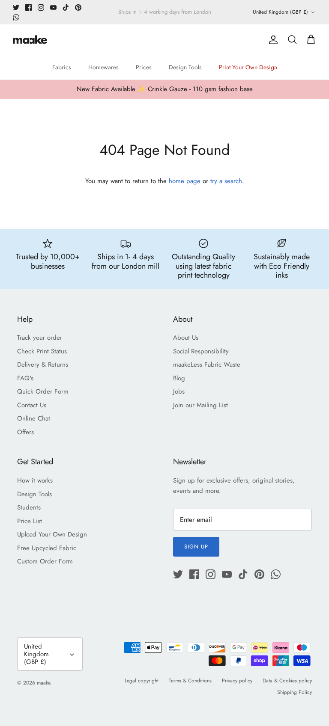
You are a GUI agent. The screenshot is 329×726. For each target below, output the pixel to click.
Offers (25, 432)
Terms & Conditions (190, 681)
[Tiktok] (66, 7)
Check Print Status (42, 351)
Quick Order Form (43, 391)
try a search (226, 181)
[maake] (30, 39)
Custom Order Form (45, 561)
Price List (29, 521)
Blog (179, 378)
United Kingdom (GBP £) (280, 12)
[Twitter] (16, 7)
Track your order (39, 337)
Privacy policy (237, 681)
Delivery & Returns (42, 364)
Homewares (103, 67)
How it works (35, 480)
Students (29, 507)
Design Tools (185, 67)
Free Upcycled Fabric (46, 548)
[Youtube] (53, 7)
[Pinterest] (78, 7)
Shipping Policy (294, 692)
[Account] (271, 40)
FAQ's (25, 378)
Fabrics (61, 67)
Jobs (179, 391)
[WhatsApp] (16, 17)
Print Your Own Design (248, 67)
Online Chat (33, 418)
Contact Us (31, 405)
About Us (185, 337)
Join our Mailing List (200, 405)
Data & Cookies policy (287, 681)
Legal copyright (142, 681)
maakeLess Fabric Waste (206, 364)
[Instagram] (41, 7)
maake (43, 683)
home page (184, 181)
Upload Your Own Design (52, 534)
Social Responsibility (201, 351)
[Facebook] (28, 7)
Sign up (196, 546)
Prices (144, 67)
